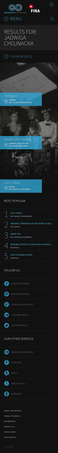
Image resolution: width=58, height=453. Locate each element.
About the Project (13, 411)
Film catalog (10, 437)
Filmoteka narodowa (22, 352)
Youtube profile (20, 314)
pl (52, 4)
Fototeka (16, 362)
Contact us (9, 427)
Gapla (14, 372)
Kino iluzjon (18, 383)
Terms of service (12, 416)
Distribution (9, 421)
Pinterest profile (20, 294)
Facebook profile (20, 283)
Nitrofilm (16, 393)
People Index (10, 432)
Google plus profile (22, 304)
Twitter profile (19, 325)
